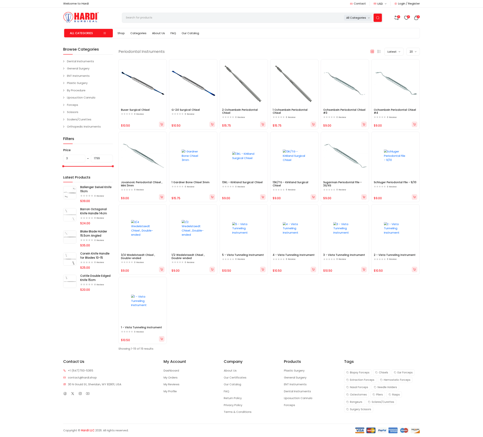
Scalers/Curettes (79, 119)
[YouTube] (87, 393)
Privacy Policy (233, 405)
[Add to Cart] (161, 124)
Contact (360, 3)
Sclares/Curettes (383, 402)
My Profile (170, 391)
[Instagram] (80, 393)
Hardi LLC (88, 430)
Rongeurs (356, 402)
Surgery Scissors (360, 409)
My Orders (171, 377)
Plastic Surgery (77, 83)
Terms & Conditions (237, 412)
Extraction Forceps (362, 380)
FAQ (173, 33)
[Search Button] (378, 18)
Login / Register (409, 3)
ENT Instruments (78, 76)
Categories (138, 33)
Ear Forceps (405, 372)
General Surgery (78, 68)
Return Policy (233, 398)
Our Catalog (190, 33)
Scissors (72, 112)
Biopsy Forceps (359, 372)
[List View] (379, 51)
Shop (121, 33)
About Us (158, 33)
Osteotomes (358, 394)
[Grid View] (372, 51)
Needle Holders (387, 387)
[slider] (63, 166)
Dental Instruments (80, 61)
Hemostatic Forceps (397, 380)
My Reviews (171, 384)
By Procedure (76, 90)
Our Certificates (235, 377)
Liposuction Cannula (81, 97)
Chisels (383, 372)
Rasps (396, 394)
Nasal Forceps (359, 387)
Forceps (72, 105)
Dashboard (171, 370)
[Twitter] (72, 393)
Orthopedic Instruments (84, 126)
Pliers (379, 394)
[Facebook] (65, 393)
